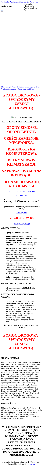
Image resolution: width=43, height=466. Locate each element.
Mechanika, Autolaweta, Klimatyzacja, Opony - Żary (20, 2)
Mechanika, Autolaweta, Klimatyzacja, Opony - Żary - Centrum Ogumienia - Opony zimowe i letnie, (21, 88)
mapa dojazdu (22, 213)
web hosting (30, 464)
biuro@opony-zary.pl (22, 224)
